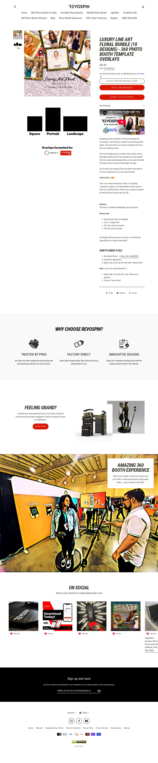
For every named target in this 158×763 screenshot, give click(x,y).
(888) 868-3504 (129, 18)
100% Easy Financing (96, 18)
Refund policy (116, 728)
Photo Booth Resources (70, 18)
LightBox (114, 12)
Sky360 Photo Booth (97, 12)
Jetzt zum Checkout (122, 88)
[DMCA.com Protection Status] (79, 742)
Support (114, 18)
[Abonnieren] (98, 690)
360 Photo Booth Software (34, 18)
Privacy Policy (88, 728)
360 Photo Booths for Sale (44, 12)
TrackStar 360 (130, 12)
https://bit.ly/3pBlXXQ (129, 256)
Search (30, 728)
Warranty (39, 728)
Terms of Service (102, 728)
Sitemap (127, 728)
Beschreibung (105, 106)
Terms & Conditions (73, 728)
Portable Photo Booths (72, 12)
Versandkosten (109, 68)
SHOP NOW (40, 426)
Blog (53, 18)
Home (24, 12)
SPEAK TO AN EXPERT (122, 97)
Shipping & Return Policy (54, 728)
